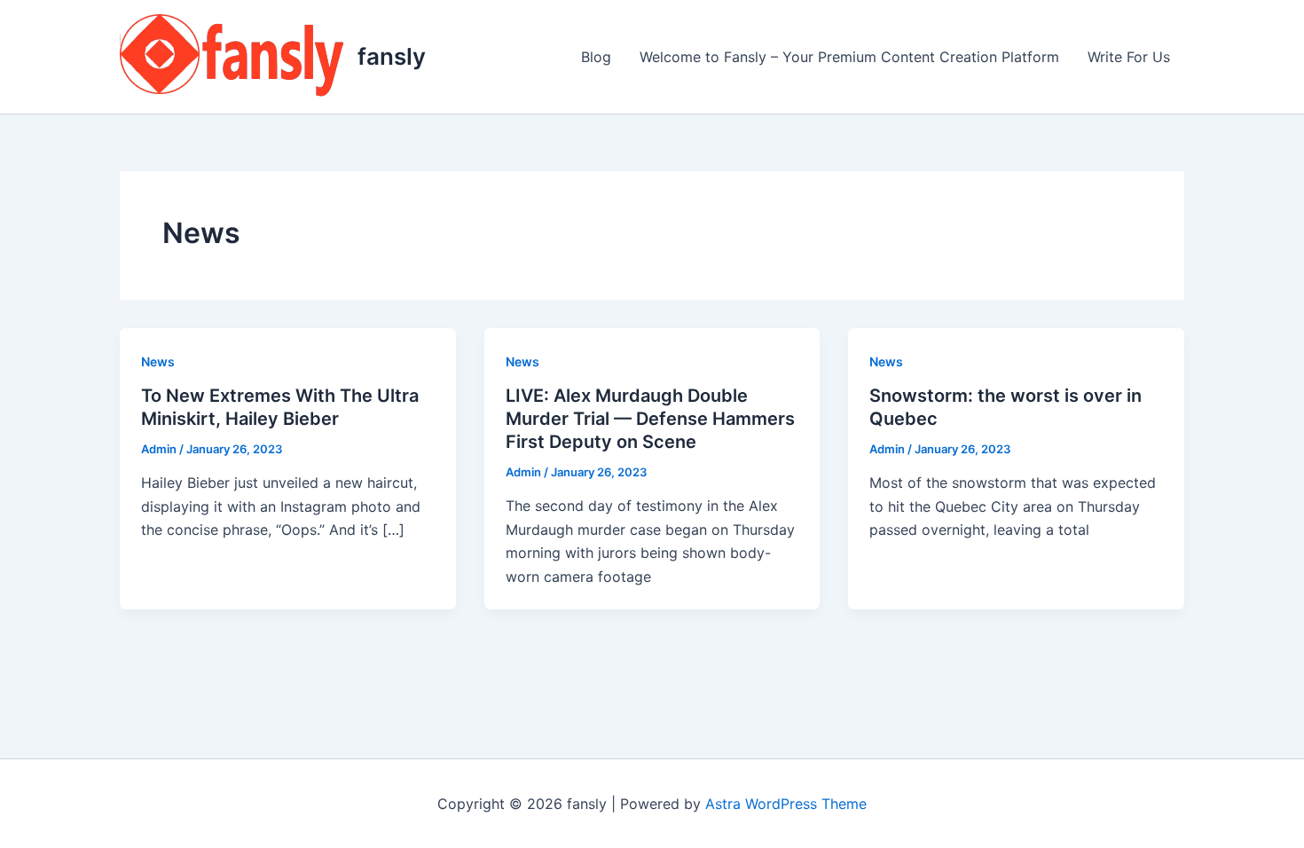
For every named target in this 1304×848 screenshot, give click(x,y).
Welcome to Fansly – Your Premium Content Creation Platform (849, 57)
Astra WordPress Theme (786, 804)
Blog (596, 57)
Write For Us (1129, 57)
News (158, 361)
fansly (391, 56)
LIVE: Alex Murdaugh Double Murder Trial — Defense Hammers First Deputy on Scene (650, 418)
